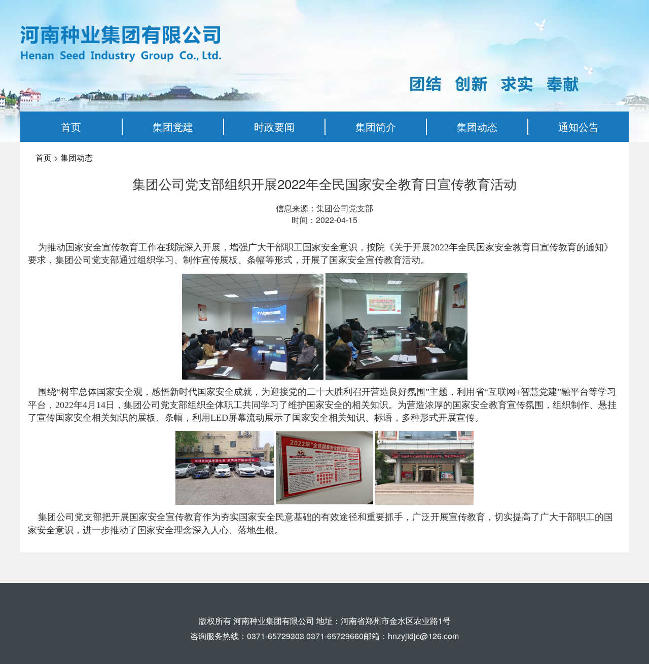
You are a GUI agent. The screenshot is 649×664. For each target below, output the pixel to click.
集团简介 (375, 126)
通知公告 (578, 126)
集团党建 (173, 126)
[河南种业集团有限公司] (120, 42)
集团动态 (477, 126)
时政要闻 (274, 126)
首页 (71, 126)
